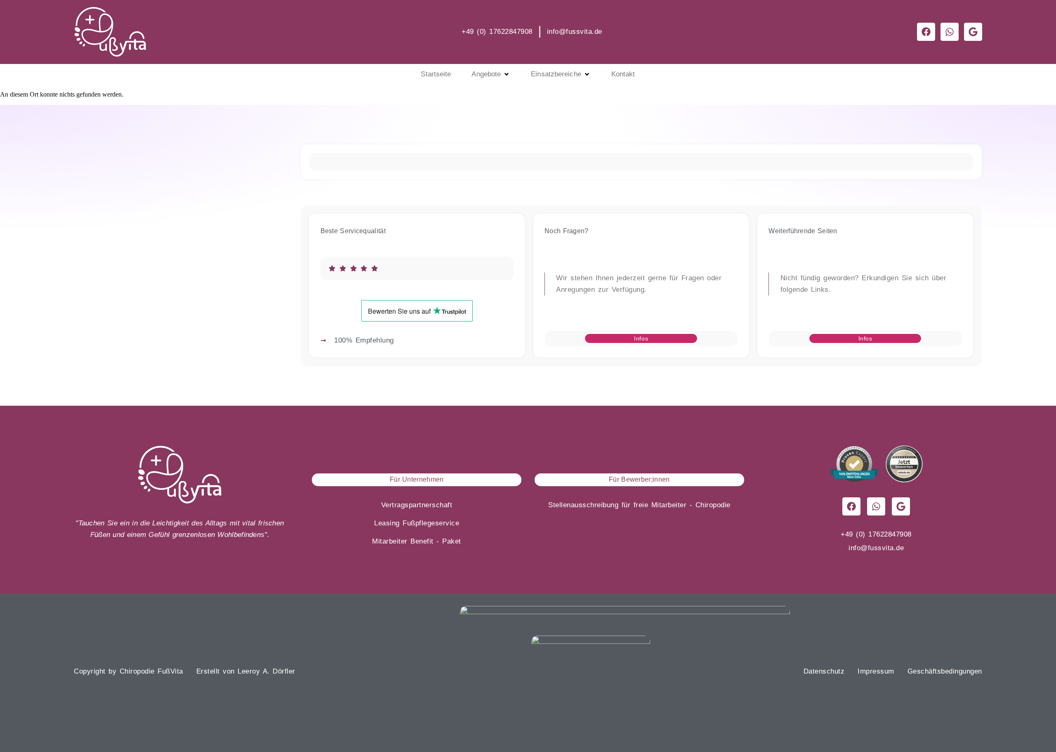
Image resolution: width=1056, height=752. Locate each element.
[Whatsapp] (876, 506)
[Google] (901, 506)
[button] (491, 74)
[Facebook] (851, 506)
